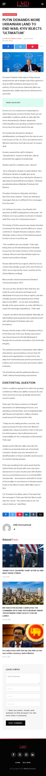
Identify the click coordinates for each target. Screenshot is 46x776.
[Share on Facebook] (8, 46)
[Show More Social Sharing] (41, 46)
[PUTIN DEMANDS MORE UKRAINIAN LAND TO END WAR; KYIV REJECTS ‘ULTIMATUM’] (23, 62)
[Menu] (4, 4)
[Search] (42, 4)
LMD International (12, 38)
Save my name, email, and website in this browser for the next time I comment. (21, 713)
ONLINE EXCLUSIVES (9, 14)
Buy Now (27, 762)
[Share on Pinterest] (32, 46)
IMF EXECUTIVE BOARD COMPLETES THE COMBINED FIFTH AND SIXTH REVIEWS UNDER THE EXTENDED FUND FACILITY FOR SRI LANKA (22, 612)
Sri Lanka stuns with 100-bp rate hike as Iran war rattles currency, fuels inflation (22, 652)
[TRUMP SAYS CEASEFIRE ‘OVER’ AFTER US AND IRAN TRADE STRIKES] (23, 555)
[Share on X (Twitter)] (20, 46)
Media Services (30, 769)
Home (17, 762)
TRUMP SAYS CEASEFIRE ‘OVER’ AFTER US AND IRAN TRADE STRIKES (23, 572)
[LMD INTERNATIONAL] (23, 4)
